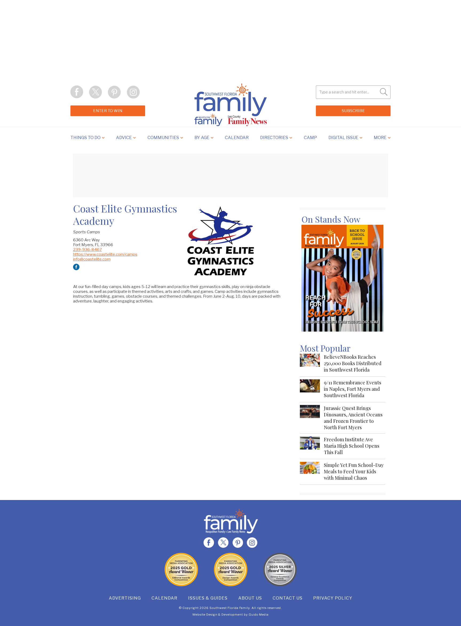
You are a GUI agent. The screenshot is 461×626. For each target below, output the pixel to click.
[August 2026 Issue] (342, 278)
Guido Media (259, 614)
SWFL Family (230, 105)
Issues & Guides (208, 598)
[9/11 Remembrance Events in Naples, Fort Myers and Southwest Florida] (310, 389)
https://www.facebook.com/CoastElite (76, 267)
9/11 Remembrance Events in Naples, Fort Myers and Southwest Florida (352, 389)
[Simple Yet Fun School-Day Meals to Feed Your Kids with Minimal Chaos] (310, 472)
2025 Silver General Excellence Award (280, 569)
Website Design (204, 614)
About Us (250, 598)
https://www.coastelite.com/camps (105, 254)
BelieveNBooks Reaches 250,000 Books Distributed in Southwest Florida (352, 363)
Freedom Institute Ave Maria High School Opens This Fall (351, 445)
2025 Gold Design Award (230, 569)
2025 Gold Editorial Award (181, 569)
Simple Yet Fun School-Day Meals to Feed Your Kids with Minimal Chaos (354, 471)
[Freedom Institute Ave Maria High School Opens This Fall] (310, 446)
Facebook (77, 92)
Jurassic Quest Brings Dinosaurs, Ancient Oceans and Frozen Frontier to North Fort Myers (353, 418)
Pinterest (114, 92)
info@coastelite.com (91, 259)
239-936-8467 (87, 249)
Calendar (164, 598)
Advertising (125, 598)
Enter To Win (107, 110)
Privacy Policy (332, 598)
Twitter (95, 92)
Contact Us (288, 598)
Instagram (133, 92)
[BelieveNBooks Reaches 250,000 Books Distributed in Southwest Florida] (310, 364)
